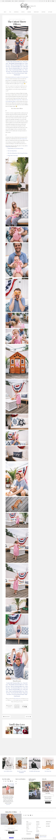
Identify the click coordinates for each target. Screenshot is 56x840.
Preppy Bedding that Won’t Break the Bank (15, 148)
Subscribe (11, 832)
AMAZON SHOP (48, 821)
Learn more (8, 804)
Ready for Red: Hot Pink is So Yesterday (24, 730)
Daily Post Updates (48, 798)
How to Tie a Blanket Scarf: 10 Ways (17, 730)
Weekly (15, 830)
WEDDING (37, 831)
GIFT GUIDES (48, 826)
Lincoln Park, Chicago (20, 19)
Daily (8, 830)
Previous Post (7, 716)
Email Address (48, 793)
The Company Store (18, 100)
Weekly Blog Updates (48, 800)
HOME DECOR (28, 833)
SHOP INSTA (48, 823)
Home (15, 705)
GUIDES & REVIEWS (29, 831)
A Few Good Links (9, 730)
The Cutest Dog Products (12, 151)
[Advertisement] (17, 746)
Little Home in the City (16, 707)
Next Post (28, 716)
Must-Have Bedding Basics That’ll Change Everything (17, 153)
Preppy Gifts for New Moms (13, 155)
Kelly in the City (17, 705)
